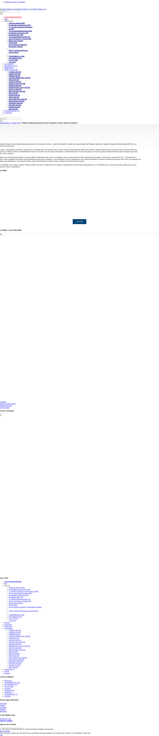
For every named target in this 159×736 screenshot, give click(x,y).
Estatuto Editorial (6, 406)
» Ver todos (12, 62)
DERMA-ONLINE (14, 76)
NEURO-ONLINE (14, 95)
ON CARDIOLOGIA (15, 58)
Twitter (2, 705)
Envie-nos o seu (6, 720)
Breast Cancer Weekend (16, 40)
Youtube (3, 709)
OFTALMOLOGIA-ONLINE (18, 99)
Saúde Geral (16, 123)
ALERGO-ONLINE (15, 72)
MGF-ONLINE (13, 93)
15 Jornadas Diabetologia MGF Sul (19, 37)
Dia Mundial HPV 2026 (16, 35)
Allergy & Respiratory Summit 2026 (20, 39)
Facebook (3, 703)
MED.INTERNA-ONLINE (17, 91)
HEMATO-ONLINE (15, 85)
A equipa (3, 402)
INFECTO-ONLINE (15, 89)
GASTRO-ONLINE (15, 81)
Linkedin (3, 707)
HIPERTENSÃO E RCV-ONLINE (19, 87)
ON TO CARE (13, 60)
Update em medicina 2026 (17, 23)
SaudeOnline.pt (5, 123)
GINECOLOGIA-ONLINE (17, 83)
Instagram (3, 711)
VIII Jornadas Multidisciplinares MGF (20, 31)
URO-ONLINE (13, 109)
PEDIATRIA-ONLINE (16, 103)
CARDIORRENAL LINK (16, 56)
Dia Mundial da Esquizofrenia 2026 (20, 25)
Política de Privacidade (8, 404)
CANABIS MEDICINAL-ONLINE (20, 78)
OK (1, 735)
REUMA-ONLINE (14, 107)
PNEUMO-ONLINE (15, 105)
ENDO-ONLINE (14, 79)
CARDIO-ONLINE (15, 74)
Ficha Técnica (5, 408)
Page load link (5, 731)
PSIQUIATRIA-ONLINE (16, 101)
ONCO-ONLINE (14, 97)
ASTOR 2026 (13, 42)
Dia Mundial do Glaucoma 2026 (18, 33)
